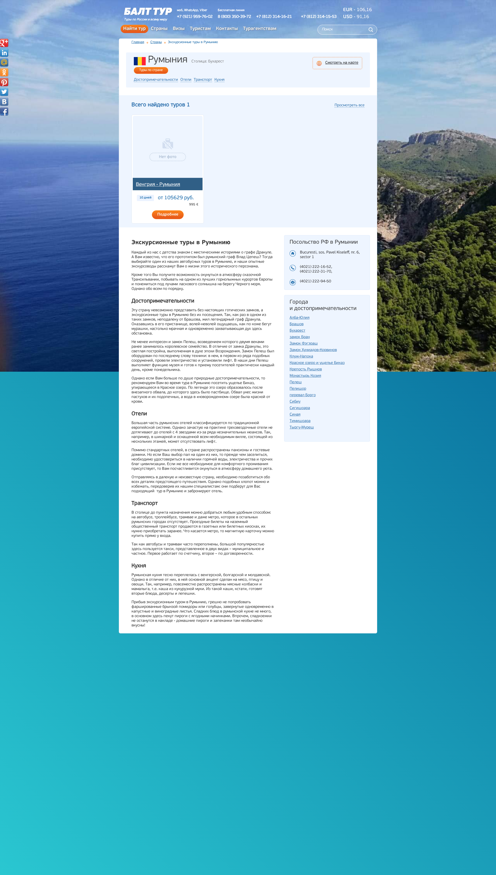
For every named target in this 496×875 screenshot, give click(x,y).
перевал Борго (303, 395)
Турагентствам (259, 29)
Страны (159, 29)
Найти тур (134, 29)
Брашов (297, 324)
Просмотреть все (350, 105)
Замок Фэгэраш (304, 344)
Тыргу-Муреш (302, 427)
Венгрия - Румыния (158, 184)
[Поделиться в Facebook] (4, 111)
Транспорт (203, 80)
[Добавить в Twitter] (4, 92)
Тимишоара (300, 421)
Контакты (227, 29)
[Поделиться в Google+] (4, 43)
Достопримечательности (156, 80)
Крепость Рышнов (306, 369)
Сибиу (295, 402)
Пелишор (298, 389)
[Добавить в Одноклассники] (4, 72)
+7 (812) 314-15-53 (319, 17)
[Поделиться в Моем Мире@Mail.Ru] (4, 62)
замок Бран (300, 337)
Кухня (219, 80)
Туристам (200, 29)
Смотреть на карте (341, 63)
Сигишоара (300, 408)
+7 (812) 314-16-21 (274, 17)
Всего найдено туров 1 (160, 105)
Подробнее (167, 215)
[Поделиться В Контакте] (4, 102)
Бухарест (297, 331)
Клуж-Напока (301, 357)
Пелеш (296, 382)
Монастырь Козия (305, 376)
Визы (179, 29)
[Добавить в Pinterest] (4, 82)
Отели (185, 80)
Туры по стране (151, 70)
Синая (295, 415)
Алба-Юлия (299, 318)
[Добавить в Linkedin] (4, 53)
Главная (137, 42)
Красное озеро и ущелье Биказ (317, 363)
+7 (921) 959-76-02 (195, 17)
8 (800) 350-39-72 (234, 17)
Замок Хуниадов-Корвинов (313, 350)
